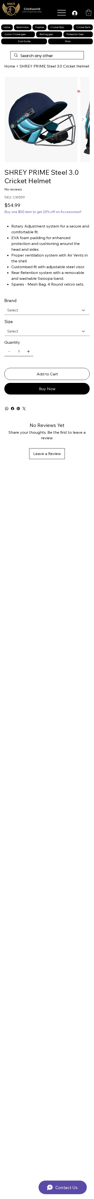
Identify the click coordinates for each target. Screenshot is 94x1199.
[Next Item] (83, 119)
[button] (88, 12)
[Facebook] (12, 408)
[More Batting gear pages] (57, 34)
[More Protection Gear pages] (87, 34)
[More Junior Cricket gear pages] (29, 34)
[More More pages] (74, 41)
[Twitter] (24, 408)
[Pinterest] (18, 408)
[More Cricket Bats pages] (68, 27)
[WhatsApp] (6, 408)
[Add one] (28, 351)
